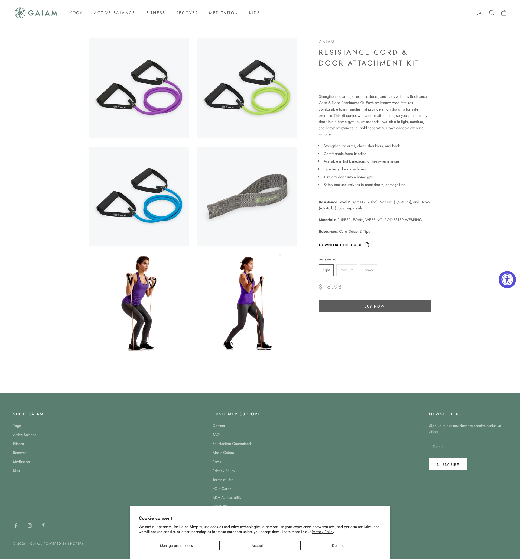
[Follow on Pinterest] (44, 525)
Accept (257, 545)
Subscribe (448, 464)
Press (217, 461)
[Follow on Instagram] (29, 525)
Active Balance (114, 12)
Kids (254, 12)
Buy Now (375, 306)
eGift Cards (222, 488)
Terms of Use (223, 479)
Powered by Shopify (64, 543)
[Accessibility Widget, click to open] (507, 279)
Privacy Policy (323, 531)
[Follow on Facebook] (15, 525)
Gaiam (327, 41)
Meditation (223, 12)
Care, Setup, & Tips (354, 231)
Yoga (76, 12)
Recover (187, 12)
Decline (338, 545)
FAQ (216, 434)
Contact (219, 425)
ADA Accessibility (227, 497)
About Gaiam (223, 452)
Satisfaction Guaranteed (232, 443)
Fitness (155, 12)
